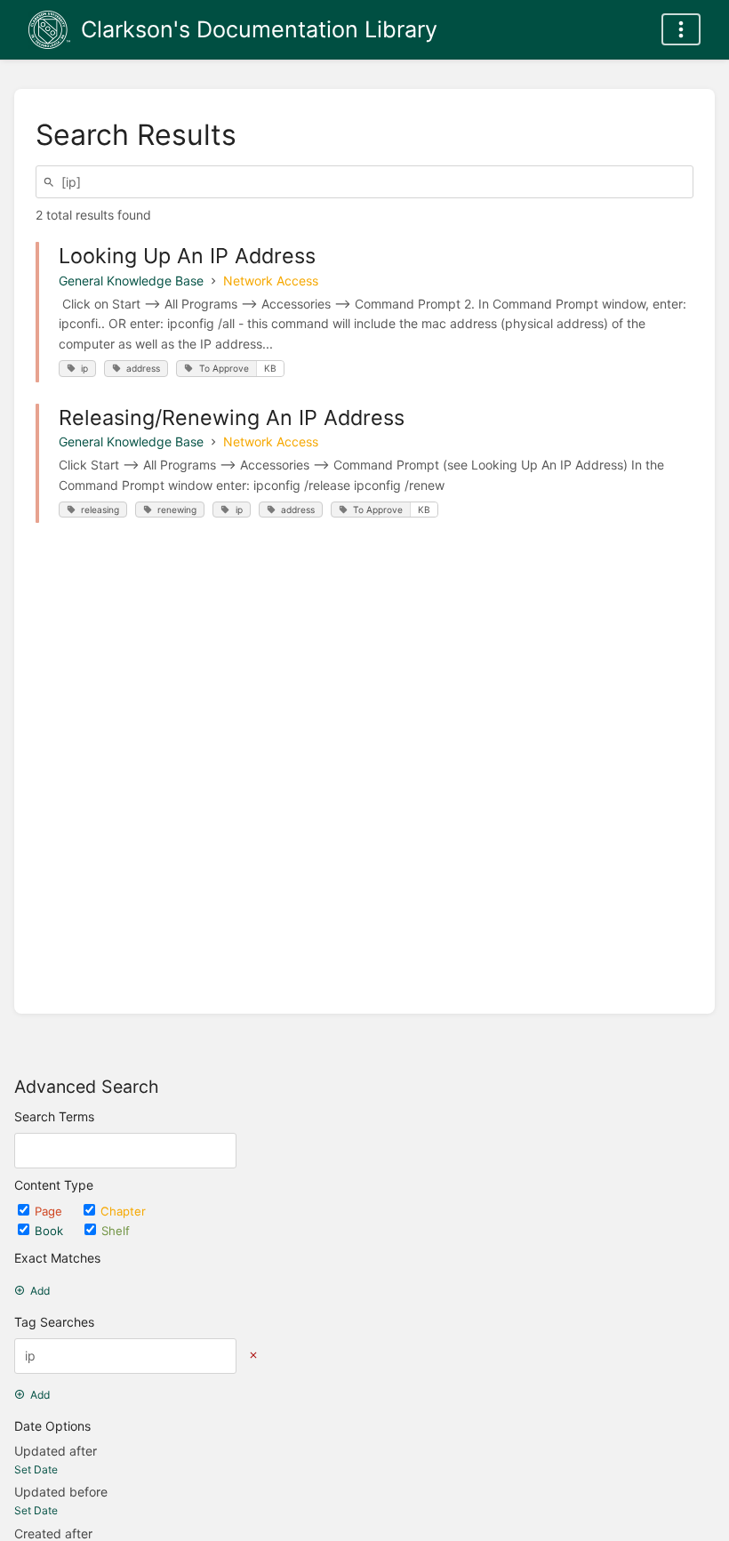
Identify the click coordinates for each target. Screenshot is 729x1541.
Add (40, 1290)
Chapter (123, 1211)
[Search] (51, 181)
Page (50, 1211)
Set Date (36, 1469)
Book (51, 1231)
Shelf (115, 1231)
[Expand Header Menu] (681, 29)
